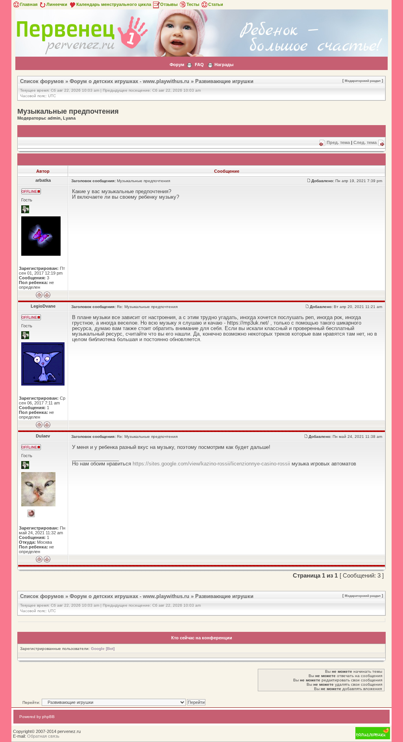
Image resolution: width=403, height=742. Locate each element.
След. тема (365, 142)
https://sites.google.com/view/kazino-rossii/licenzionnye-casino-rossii (211, 464)
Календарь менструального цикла (113, 4)
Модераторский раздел (363, 81)
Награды (223, 64)
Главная (28, 4)
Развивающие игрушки (224, 81)
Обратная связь (43, 736)
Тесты (193, 4)
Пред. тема (338, 142)
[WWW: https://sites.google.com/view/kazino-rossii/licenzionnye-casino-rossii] (31, 513)
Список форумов (42, 81)
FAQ (199, 64)
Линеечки (56, 4)
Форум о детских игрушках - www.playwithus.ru (129, 81)
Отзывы (168, 4)
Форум (177, 64)
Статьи (215, 4)
